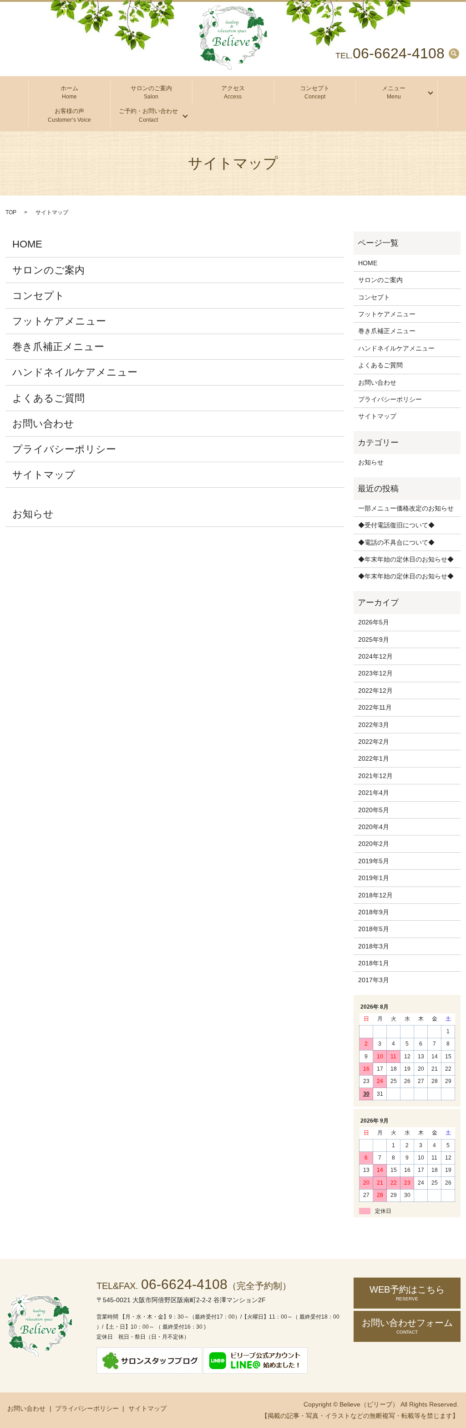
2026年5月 (373, 622)
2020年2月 (373, 843)
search (454, 53)
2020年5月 (373, 810)
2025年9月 (373, 639)
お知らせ (33, 514)
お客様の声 (69, 115)
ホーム (69, 92)
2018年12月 (375, 895)
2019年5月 (373, 861)
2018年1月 (373, 963)
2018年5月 (373, 929)
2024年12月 (375, 656)
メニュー (393, 92)
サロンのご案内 (151, 92)
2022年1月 (373, 758)
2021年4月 (373, 792)
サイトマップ (43, 474)
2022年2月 (373, 741)
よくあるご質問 (48, 398)
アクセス (233, 92)
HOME (27, 244)
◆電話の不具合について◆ (396, 542)
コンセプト (314, 92)
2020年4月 (373, 826)
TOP (10, 212)
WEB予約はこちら (407, 1292)
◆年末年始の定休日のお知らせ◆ (406, 559)
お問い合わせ (43, 423)
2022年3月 (373, 724)
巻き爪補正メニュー (58, 346)
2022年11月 (375, 707)
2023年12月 (375, 673)
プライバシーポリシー (64, 449)
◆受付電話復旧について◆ (396, 525)
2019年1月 (373, 878)
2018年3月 (373, 946)
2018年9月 (373, 912)
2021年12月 (375, 775)
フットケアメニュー (59, 321)
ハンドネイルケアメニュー (74, 372)
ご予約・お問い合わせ (148, 115)
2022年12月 (375, 690)
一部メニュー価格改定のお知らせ (406, 508)
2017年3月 (373, 980)
